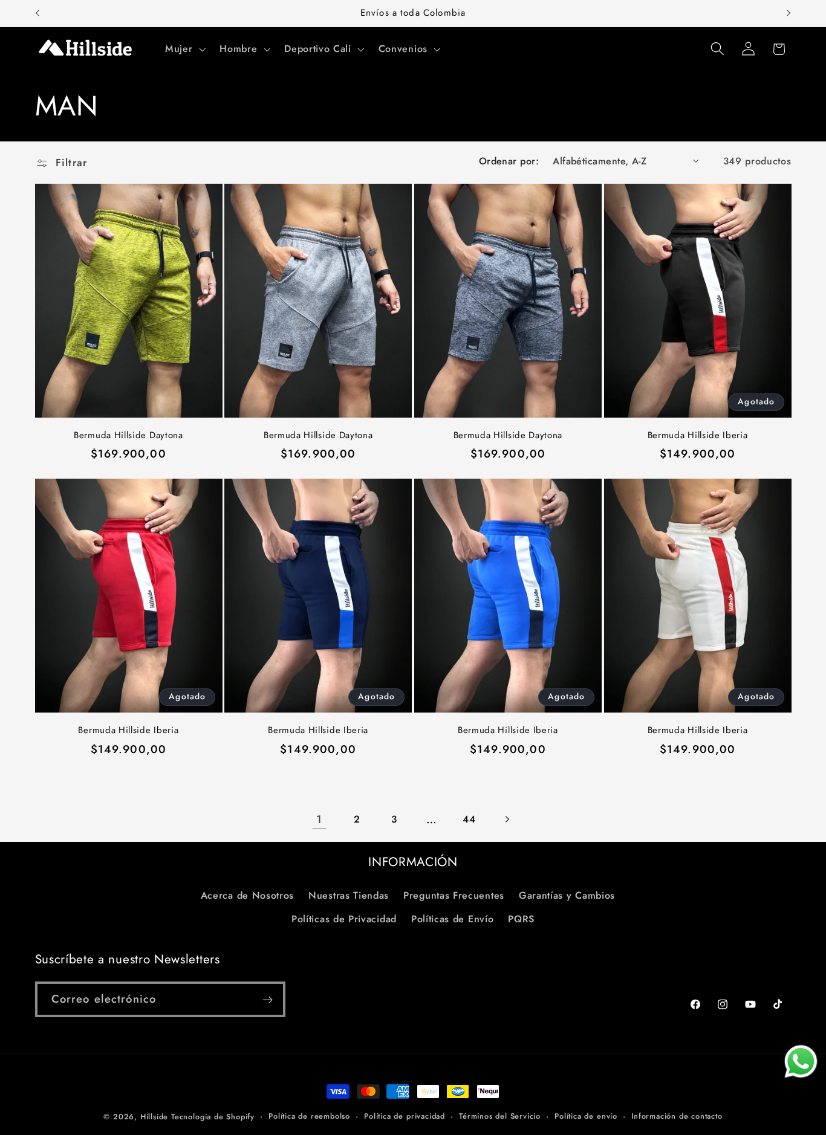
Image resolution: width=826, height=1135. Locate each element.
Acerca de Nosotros (247, 895)
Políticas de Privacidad (344, 919)
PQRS (521, 919)
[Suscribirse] (267, 999)
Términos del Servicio (500, 1116)
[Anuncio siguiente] (788, 13)
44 (469, 819)
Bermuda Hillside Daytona (128, 435)
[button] (184, 48)
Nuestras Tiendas (348, 895)
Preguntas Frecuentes (453, 895)
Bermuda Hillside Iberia (698, 435)
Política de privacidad (404, 1116)
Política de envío (585, 1116)
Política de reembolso (309, 1116)
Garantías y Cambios (567, 895)
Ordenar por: (509, 161)
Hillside (154, 1116)
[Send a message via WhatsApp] (801, 1062)
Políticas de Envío (452, 919)
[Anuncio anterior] (37, 13)
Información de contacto (677, 1116)
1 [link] (319, 818)
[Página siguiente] (507, 819)
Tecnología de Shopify (213, 1116)
